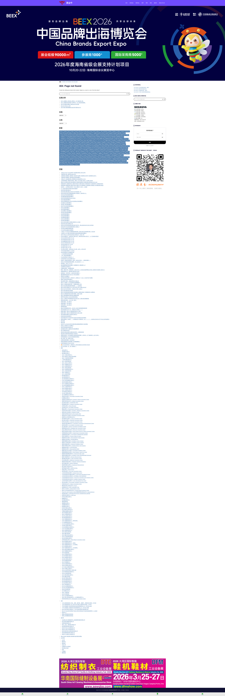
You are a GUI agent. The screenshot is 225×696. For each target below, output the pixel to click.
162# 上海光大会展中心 (67, 362)
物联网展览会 (97, 146)
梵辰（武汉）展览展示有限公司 (69, 624)
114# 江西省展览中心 (66, 584)
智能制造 (124, 144)
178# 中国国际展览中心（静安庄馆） (70, 520)
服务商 (155, 2)
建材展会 (104, 142)
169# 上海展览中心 (66, 372)
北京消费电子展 (120, 155)
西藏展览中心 (65, 498)
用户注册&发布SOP (65, 330)
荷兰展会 (83, 136)
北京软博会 (66, 149)
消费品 (108, 146)
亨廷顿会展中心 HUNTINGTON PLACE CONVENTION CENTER (76, 493)
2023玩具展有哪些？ (65, 215)
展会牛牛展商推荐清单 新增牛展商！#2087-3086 (71, 293)
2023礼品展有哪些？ (65, 218)
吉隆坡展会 (80, 157)
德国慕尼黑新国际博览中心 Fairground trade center (73, 453)
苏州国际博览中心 (66, 500)
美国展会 (65, 131)
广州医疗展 (77, 151)
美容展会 (115, 153)
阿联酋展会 (127, 131)
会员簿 (63, 640)
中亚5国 (67, 138)
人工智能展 (94, 133)
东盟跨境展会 (123, 160)
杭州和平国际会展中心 (67, 508)
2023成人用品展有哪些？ (66, 204)
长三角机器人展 (77, 164)
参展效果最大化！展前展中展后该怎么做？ (70, 271)
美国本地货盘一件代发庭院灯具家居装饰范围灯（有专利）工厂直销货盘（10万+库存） (80, 335)
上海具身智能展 (114, 155)
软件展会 (84, 144)
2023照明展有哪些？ (65, 214)
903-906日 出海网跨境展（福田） (141, 90)
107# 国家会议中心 (66, 590)
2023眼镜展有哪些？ (65, 217)
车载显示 (74, 149)
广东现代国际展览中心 (67, 359)
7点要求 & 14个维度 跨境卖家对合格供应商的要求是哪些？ (74, 233)
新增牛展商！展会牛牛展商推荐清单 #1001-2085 (71, 312)
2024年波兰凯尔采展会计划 (67, 223)
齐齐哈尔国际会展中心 (67, 496)
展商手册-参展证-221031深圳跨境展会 (69, 297)
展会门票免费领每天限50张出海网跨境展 (70, 295)
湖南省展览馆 (65, 501)
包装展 (73, 135)
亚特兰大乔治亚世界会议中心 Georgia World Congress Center (75, 490)
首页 (126, 2)
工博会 (101, 131)
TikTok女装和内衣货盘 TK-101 (67, 238)
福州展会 (67, 155)
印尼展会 (106, 133)
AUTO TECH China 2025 (99, 140)
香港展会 (115, 133)
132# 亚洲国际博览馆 (66, 560)
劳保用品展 (78, 136)
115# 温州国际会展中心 (67, 582)
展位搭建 (75, 81)
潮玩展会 (104, 147)
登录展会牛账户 (65, 648)
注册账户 (147, 145)
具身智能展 (118, 142)
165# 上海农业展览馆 (66, 367)
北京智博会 (79, 149)
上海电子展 (72, 151)
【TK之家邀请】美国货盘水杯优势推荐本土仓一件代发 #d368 (75, 607)
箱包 (63, 147)
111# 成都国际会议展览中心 (68, 394)
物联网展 (118, 136)
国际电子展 (70, 81)
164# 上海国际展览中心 (67, 366)
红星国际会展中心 (66, 398)
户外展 (87, 136)
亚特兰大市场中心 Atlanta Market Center (71, 488)
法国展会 (74, 133)
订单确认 (64, 651)
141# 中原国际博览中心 (67, 554)
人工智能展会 (62, 136)
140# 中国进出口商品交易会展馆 (69, 356)
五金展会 (112, 147)
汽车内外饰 (98, 151)
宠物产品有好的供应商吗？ (67, 279)
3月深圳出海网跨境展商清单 (67, 228)
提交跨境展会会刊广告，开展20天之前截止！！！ (72, 309)
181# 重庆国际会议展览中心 (68, 378)
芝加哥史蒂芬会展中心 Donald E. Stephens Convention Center (75, 410)
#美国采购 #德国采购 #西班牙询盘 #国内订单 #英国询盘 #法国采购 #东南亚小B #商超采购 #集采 (82, 185)
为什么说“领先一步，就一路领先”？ (68, 346)
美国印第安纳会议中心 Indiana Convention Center (73, 401)
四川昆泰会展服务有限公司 (68, 621)
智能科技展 (118, 146)
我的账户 (64, 643)
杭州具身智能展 (88, 147)
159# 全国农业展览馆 (66, 531)
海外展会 (92, 135)
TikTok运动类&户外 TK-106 (67, 244)
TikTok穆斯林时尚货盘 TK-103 (67, 241)
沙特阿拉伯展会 (62, 153)
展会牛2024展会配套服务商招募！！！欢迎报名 (71, 285)
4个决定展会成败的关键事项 (67, 230)
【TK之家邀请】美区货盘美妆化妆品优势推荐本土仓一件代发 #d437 (77, 606)
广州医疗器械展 (115, 149)
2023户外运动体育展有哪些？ (67, 206)
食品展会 (78, 142)
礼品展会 (84, 155)
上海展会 (84, 133)
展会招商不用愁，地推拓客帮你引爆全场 (70, 281)
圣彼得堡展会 (94, 153)
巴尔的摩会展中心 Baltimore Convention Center (72, 460)
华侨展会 (89, 155)
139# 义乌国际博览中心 (67, 386)
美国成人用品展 (67, 140)
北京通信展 (101, 149)
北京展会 (108, 142)
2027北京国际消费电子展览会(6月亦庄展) (70, 104)
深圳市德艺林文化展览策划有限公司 (70, 631)
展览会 (125, 146)
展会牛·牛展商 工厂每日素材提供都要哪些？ (70, 282)
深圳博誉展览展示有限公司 (68, 626)
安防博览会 (75, 157)
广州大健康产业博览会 (123, 149)
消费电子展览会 (108, 140)
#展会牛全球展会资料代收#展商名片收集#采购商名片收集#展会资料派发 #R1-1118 (79, 182)
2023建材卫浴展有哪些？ (66, 202)
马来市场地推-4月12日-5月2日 (67, 343)
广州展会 (127, 135)
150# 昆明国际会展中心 (67, 541)
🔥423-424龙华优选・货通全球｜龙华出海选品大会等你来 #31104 (75, 344)
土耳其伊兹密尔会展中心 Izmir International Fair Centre (74, 480)
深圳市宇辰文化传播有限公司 (68, 628)
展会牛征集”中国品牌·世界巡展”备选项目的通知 (71, 636)
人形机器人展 (125, 138)
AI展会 (98, 157)
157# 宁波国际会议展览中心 (68, 383)
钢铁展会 (127, 153)
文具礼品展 (72, 155)
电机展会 (94, 157)
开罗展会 (123, 157)
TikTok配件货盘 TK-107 (66, 246)
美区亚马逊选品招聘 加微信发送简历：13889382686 (72, 332)
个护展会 (121, 147)
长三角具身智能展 (106, 155)
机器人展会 (62, 146)
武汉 (120, 144)
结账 (63, 649)
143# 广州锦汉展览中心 (67, 354)
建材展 (74, 136)
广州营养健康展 (62, 151)
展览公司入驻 (162, 2)
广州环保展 (72, 162)
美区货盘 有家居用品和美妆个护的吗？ (69, 333)
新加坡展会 (108, 135)
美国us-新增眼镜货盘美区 (67, 615)
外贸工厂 (85, 160)
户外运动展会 (68, 153)
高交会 (117, 144)
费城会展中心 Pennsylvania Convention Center (72, 409)
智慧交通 (83, 142)
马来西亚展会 (98, 136)
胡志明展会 (113, 142)
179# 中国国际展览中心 (67, 519)
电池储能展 (70, 136)
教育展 (90, 136)
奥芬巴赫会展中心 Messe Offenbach (70, 463)
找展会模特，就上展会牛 (66, 303)
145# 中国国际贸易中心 (67, 551)
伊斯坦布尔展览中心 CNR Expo (69, 495)
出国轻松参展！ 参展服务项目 (67, 268)
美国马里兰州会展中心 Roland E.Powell (70, 412)
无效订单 (64, 644)
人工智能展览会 (87, 135)
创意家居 (68, 147)
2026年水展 (115, 162)
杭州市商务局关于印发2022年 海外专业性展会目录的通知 (73, 317)
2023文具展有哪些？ (65, 207)
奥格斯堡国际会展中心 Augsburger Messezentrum (73, 464)
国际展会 (137, 2)
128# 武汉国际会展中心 (67, 565)
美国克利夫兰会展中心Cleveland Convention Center (73, 415)
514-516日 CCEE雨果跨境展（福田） (142, 87)
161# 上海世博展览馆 (66, 361)
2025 (66, 144)
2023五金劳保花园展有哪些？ (67, 195)
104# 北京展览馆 (65, 594)
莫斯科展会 (78, 153)
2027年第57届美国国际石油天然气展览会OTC (71, 107)
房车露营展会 (62, 155)
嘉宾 (62, 600)
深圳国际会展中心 (66, 351)
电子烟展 (103, 136)
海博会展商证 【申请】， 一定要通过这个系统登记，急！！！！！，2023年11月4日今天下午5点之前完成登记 (85, 319)
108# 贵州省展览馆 (66, 589)
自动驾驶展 (119, 140)
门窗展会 (127, 157)
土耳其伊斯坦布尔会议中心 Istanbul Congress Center (73, 479)
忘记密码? (152, 145)
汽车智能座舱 (90, 149)
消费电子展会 (102, 138)
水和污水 (92, 144)
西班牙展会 (81, 135)
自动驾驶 (81, 160)
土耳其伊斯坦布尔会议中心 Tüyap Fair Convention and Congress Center (78, 477)
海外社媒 (63, 322)
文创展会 (70, 149)
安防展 (92, 142)
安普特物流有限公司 (66, 623)
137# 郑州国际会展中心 (67, 555)
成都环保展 (89, 162)
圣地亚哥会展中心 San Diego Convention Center (72, 396)
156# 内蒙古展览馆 (66, 533)
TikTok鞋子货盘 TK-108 (66, 247)
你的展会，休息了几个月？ (67, 263)
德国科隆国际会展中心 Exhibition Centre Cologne (72, 441)
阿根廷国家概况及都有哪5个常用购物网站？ (70, 341)
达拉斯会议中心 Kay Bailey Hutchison (70, 407)
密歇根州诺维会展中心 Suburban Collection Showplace (74, 461)
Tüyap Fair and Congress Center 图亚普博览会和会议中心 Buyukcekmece (78, 492)
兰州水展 (110, 162)
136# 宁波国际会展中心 (67, 390)
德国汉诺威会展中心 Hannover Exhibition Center (72, 444)
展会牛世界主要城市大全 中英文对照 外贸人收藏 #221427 (73, 287)
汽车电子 (87, 151)
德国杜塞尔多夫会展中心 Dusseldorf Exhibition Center (74, 450)
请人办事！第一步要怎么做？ (67, 338)
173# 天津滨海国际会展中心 (68, 380)
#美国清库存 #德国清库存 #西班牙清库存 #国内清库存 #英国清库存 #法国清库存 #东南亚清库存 (82, 183)
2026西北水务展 (102, 160)
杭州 (64, 160)
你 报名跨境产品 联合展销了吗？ (68, 258)
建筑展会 (107, 144)
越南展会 (111, 133)
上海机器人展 (99, 155)
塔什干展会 (114, 157)
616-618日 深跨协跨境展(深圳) (140, 88)
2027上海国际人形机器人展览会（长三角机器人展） (72, 101)
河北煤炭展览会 (117, 151)
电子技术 (76, 160)
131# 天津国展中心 (66, 562)
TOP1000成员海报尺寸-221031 (67, 250)
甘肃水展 (61, 164)
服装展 (71, 140)
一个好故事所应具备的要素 (67, 253)
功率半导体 (94, 147)
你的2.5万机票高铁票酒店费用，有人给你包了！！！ (72, 261)
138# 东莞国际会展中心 (67, 388)
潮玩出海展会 (117, 160)
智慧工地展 (86, 140)
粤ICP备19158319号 (113, 690)
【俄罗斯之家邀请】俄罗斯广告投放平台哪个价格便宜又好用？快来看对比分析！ (79, 175)
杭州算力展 (96, 160)
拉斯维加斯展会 (103, 157)
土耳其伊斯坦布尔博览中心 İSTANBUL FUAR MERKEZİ (74, 476)
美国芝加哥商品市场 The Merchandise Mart (71, 413)
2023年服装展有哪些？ (66, 199)
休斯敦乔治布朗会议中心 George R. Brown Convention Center (75, 399)
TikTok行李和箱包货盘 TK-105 (67, 242)
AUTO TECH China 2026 (85, 138)
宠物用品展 (108, 138)
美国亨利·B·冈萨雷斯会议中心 (68, 417)
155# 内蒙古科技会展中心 (67, 535)
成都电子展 (72, 146)
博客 (147, 2)
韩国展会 (70, 133)
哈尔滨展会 (126, 147)
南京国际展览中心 (66, 375)
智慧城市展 (72, 138)
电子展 (122, 136)
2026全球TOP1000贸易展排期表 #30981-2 (70, 226)
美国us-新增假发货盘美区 (67, 614)
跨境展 (63, 81)
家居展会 (123, 153)
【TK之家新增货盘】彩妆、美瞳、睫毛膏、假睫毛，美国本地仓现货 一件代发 (79, 603)
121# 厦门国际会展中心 (67, 393)
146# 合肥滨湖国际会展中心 (68, 549)
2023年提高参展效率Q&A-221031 (68, 198)
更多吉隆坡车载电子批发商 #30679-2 (69, 314)
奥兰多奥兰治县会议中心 (67, 466)
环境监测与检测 (103, 146)
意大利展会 (89, 133)
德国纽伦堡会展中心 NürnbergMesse (70, 439)
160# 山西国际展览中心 (67, 530)
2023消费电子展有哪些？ (66, 210)
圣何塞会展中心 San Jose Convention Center (72, 471)
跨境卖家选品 (99, 147)
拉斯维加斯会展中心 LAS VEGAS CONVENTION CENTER (75, 434)
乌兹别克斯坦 (109, 149)
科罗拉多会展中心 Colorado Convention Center (72, 421)
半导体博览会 (82, 151)
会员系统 (63, 638)
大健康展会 (100, 153)
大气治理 (69, 144)
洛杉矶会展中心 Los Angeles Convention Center (72, 425)
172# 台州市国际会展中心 (67, 528)
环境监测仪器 (110, 151)
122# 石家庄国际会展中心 (67, 574)
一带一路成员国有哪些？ (66, 255)
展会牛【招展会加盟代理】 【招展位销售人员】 (71, 284)
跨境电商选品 (112, 160)
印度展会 (97, 131)
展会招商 (66, 133)
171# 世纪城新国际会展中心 (68, 523)
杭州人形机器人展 (80, 147)
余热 (128, 146)
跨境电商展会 (62, 142)
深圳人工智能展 (68, 142)
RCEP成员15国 (85, 131)
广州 (66, 136)
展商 (142, 2)
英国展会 (110, 131)
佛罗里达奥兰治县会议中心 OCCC (69, 485)
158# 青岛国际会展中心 (67, 382)
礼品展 (100, 135)
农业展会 (119, 153)
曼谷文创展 (62, 162)
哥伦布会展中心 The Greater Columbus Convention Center (74, 482)
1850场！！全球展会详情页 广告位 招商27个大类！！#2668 (74, 187)
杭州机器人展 (83, 162)
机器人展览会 (74, 144)
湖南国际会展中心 (66, 503)
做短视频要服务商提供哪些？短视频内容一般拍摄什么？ (73, 265)
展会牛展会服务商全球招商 (67, 290)
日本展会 (90, 131)
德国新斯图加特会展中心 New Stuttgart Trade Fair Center (74, 452)
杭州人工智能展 (73, 147)
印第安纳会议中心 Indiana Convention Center (72, 484)
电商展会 (111, 144)
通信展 (122, 146)
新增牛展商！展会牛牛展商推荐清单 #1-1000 (71, 311)
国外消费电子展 (121, 135)
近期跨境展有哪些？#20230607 (68, 340)
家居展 (98, 133)
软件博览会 (124, 140)
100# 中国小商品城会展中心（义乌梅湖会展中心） (73, 597)
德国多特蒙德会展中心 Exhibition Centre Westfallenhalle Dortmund (76, 455)
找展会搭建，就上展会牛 (66, 301)
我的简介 (64, 641)
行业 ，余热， (71, 160)
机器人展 (112, 135)
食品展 (76, 131)
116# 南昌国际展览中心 (67, 581)
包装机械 (61, 160)
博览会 (96, 144)
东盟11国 (80, 131)
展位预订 (112, 138)
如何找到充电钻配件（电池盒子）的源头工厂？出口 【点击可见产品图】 (77, 277)
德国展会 (114, 131)
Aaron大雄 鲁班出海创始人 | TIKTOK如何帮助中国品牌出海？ (75, 609)
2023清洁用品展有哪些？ (66, 212)
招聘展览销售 (64, 306)
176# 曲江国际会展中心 (67, 525)
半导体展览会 (92, 151)
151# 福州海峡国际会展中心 (68, 385)
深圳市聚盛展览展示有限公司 (68, 632)
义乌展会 (110, 153)
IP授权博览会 (90, 160)
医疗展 (128, 140)
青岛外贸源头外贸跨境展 (68, 164)
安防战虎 (84, 157)
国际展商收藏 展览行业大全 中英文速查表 (70, 274)
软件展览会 (80, 144)
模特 (105, 149)
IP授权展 (107, 160)
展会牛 (69, 3)
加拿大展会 (108, 136)
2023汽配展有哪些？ (65, 209)
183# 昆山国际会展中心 (67, 516)
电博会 (121, 138)
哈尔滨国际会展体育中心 (67, 509)
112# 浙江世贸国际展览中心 (68, 587)
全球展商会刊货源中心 (66, 266)
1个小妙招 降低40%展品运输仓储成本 (69, 188)
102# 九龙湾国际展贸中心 (67, 595)
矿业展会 (61, 149)
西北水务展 (126, 162)
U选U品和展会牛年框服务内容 (67, 252)
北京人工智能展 (101, 162)
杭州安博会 (123, 142)
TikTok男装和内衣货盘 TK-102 (67, 239)
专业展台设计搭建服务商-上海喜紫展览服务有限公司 (73, 620)
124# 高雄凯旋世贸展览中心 (68, 571)
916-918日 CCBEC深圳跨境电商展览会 (142, 92)
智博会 (75, 140)
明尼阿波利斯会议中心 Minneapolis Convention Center (74, 598)
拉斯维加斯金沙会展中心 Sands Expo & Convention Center (75, 433)
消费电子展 (62, 133)
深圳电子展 (117, 138)
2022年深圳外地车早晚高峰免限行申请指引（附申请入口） (74, 193)
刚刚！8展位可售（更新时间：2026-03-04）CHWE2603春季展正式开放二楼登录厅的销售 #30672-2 (83, 269)
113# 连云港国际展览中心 (67, 586)
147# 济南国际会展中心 (67, 546)
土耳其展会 (62, 135)
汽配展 (116, 135)
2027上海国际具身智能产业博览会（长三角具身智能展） (73, 102)
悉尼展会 (109, 157)
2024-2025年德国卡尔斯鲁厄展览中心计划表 (70, 222)
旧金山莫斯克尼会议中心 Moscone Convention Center (73, 429)
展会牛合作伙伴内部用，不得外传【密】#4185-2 (71, 289)
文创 (60, 147)
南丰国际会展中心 (66, 353)
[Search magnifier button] (128, 94)
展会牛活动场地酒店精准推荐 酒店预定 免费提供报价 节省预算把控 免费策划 (78, 292)
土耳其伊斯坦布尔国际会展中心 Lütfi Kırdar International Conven (76, 474)
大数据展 (61, 140)
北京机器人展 (94, 162)
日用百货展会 (105, 153)
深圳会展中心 (65, 350)
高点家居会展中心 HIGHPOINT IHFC (70, 402)
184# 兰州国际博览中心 (67, 514)
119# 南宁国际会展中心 (67, 578)
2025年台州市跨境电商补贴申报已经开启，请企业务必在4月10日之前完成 (77, 225)
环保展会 (80, 155)
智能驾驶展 (88, 146)
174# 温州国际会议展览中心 (68, 527)
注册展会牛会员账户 (66, 646)
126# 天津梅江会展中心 (67, 568)
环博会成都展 (78, 162)
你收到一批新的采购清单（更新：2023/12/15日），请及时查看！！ (76, 260)
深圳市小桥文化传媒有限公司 (68, 629)
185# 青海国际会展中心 (67, 512)
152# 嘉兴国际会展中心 (67, 538)
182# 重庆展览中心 (66, 377)
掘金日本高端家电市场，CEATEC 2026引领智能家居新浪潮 (74, 308)
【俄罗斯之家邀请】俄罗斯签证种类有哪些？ (71, 177)
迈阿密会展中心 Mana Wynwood (69, 405)
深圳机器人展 (69, 157)
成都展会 (127, 151)
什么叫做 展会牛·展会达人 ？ (67, 257)
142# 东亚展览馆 (65, 552)
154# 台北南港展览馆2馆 (67, 536)
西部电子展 (67, 146)
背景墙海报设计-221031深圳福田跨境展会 (70, 336)
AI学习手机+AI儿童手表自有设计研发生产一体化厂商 (72, 234)
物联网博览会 (77, 146)
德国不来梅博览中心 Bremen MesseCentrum (71, 457)
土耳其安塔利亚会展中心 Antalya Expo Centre (72, 472)
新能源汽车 (99, 142)
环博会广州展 (67, 162)
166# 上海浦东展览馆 (66, 370)
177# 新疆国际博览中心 (67, 522)
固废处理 (88, 144)
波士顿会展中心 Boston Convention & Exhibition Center (74, 426)
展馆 (151, 2)
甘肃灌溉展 (121, 162)
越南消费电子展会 (63, 157)
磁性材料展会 (89, 157)
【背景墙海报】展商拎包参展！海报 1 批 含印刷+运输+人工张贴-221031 (77, 180)
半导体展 (92, 146)
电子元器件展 (77, 138)
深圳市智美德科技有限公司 (67, 327)
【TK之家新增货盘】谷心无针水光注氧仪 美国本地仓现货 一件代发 (77, 604)
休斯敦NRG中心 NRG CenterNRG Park (70, 487)
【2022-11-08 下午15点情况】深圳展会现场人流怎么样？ (73, 172)
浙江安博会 (74, 142)
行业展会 (76, 155)
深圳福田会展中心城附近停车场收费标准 (70, 328)
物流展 (104, 135)
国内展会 (131, 2)
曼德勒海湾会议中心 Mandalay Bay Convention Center (74, 428)
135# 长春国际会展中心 (67, 557)
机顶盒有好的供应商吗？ (66, 316)
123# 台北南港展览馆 (66, 573)
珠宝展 (94, 136)
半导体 (106, 151)
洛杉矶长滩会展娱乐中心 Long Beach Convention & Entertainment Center (78, 423)
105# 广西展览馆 (65, 592)
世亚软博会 (113, 146)
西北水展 (106, 162)
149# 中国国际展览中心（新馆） (69, 543)
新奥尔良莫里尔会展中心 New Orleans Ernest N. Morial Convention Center (78, 431)
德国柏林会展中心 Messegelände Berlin (70, 449)
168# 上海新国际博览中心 (67, 369)
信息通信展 (96, 149)
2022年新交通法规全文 (66, 190)
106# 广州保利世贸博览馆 (67, 358)
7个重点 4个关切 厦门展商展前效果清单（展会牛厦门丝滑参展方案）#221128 (78, 231)
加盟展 (77, 135)
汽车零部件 (123, 151)
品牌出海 (108, 147)
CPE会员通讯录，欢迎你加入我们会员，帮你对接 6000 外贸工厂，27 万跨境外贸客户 (80, 236)
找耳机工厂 (64, 612)
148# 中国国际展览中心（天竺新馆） (70, 544)
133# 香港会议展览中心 (67, 391)
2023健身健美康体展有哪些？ (67, 196)
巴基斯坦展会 (113, 136)
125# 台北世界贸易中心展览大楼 (69, 570)
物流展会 (116, 147)
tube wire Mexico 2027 (66, 105)
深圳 (67, 81)
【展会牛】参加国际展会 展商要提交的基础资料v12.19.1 (73, 179)
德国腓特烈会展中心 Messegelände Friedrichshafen (73, 437)
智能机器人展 (91, 140)
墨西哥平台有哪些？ (65, 276)
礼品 (67, 160)
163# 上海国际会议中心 (67, 364)
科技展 (67, 151)
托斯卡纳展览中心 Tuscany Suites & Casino (71, 436)
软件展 (92, 138)
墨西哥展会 (120, 133)
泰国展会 (122, 131)
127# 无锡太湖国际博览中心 (68, 567)
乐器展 (78, 140)
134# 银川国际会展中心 (67, 559)
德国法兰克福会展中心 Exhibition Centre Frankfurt (73, 442)
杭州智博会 (88, 142)
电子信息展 (97, 138)
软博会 (82, 140)
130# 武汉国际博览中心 (67, 563)
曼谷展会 (73, 153)
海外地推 (63, 320)
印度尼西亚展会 (84, 153)
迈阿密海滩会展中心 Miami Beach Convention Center (73, 539)
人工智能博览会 (62, 138)
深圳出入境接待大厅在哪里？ (67, 325)
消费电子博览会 (101, 144)
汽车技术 (102, 151)
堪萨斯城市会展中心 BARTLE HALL (70, 468)
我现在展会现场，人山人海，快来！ (69, 300)
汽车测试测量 (84, 149)
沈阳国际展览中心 (66, 504)
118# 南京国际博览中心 (67, 579)
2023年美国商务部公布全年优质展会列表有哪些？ (72, 201)
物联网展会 (83, 146)
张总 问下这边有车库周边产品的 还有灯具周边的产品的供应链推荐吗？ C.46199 (79, 611)
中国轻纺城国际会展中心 (67, 511)
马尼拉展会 (119, 157)
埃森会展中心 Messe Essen (68, 469)
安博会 (95, 142)
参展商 (124, 133)
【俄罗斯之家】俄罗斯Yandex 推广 (68, 174)
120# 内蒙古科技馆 (66, 576)
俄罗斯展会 (105, 131)
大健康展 (96, 135)
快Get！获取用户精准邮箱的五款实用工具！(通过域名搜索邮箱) (75, 298)
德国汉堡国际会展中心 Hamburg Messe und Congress (74, 445)
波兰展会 (102, 133)
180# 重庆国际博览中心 (67, 517)
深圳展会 (72, 131)
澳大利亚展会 (79, 133)
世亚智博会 (114, 140)
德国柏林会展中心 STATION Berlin (69, 447)
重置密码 (64, 652)
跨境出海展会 (94, 155)
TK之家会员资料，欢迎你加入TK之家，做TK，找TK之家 (73, 249)
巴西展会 (118, 131)
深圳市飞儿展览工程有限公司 (68, 634)
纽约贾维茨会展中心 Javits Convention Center (72, 418)
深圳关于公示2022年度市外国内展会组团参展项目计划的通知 (74, 324)
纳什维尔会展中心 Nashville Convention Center (72, 420)
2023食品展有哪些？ (65, 220)
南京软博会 (62, 144)
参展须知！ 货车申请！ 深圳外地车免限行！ (70, 273)
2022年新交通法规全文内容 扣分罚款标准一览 (71, 191)
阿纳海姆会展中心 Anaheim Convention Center (72, 404)
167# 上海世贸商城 (66, 374)
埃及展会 (89, 153)
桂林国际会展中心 (66, 506)
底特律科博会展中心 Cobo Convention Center (72, 458)
